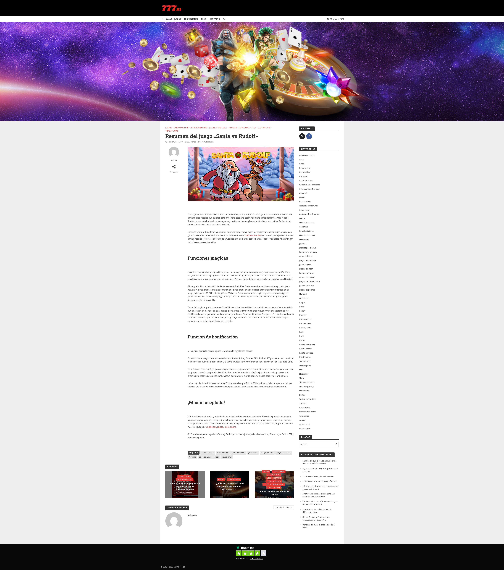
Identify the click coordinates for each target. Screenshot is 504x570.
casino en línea (207, 452)
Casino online (181, 127)
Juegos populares (218, 127)
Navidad (233, 127)
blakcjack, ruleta (215, 426)
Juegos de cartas (274, 478)
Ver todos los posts (284, 507)
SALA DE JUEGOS (173, 19)
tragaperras (171, 131)
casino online (222, 452)
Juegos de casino (274, 481)
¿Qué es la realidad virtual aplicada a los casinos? (230, 485)
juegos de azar (267, 452)
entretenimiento (238, 452)
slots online (230, 426)
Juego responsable (184, 479)
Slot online (264, 127)
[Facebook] (309, 136)
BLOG (203, 19)
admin (174, 160)
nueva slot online (253, 235)
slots (217, 457)
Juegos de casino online (274, 484)
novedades (244, 127)
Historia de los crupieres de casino (274, 493)
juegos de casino (284, 452)
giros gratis (253, 452)
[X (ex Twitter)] (302, 136)
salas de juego (205, 457)
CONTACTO (214, 19)
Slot (253, 127)
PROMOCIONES (191, 19)
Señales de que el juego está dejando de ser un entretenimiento (185, 486)
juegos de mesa (273, 487)
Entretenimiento (198, 127)
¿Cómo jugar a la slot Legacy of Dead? (320, 481)
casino (168, 127)
